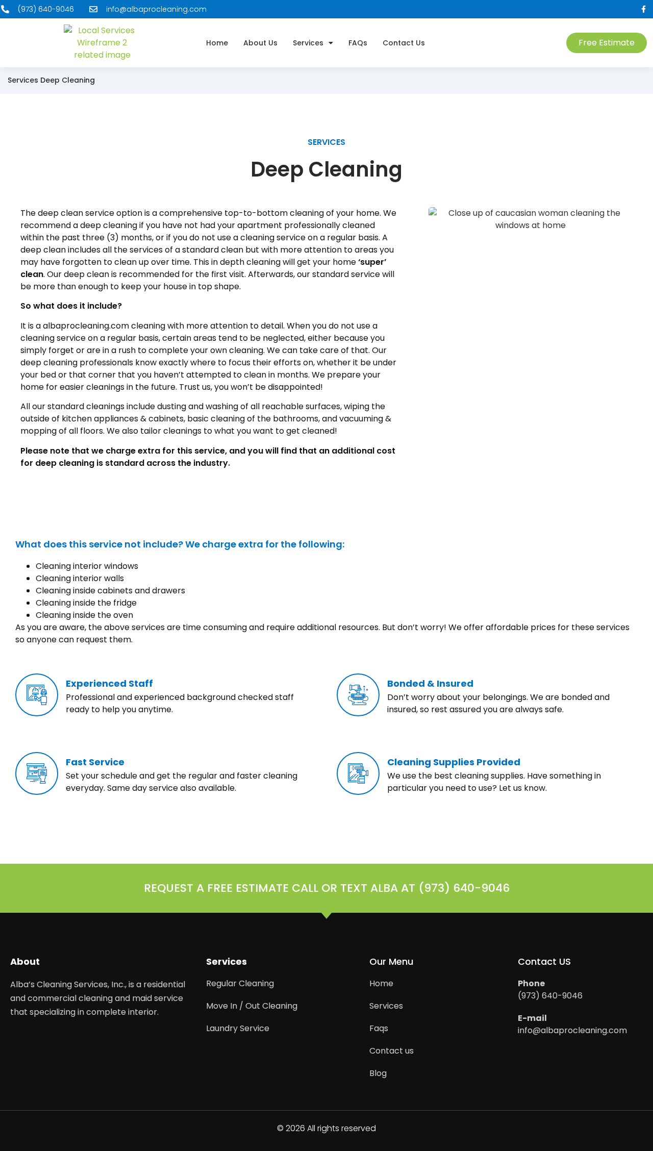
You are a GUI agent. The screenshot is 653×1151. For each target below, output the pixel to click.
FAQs (357, 43)
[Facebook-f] (644, 9)
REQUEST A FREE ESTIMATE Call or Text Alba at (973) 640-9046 (327, 888)
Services (308, 43)
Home (217, 43)
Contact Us (404, 43)
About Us (260, 43)
